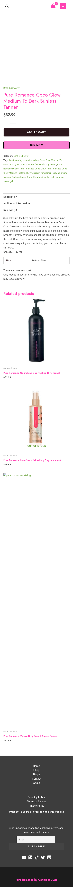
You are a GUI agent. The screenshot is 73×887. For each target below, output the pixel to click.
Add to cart (36, 132)
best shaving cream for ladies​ (24, 160)
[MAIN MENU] (63, 6)
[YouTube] (24, 857)
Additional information (16, 203)
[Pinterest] (30, 857)
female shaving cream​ (45, 164)
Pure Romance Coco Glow (33, 168)
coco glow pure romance (21, 164)
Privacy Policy (36, 805)
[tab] (36, 196)
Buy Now (36, 145)
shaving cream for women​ (38, 173)
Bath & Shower (11, 88)
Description (10, 196)
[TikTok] (36, 857)
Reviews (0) (10, 210)
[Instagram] (49, 857)
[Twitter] (43, 857)
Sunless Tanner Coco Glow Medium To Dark (33, 177)
